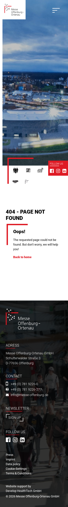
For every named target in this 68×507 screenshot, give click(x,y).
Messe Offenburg (32, 183)
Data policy (13, 464)
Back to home (22, 257)
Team (18, 183)
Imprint (10, 459)
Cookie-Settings (16, 468)
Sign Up (14, 418)
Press (43, 171)
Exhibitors (31, 171)
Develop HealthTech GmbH (23, 491)
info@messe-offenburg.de (29, 395)
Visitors (18, 171)
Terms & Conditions (18, 473)
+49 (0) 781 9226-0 (24, 384)
